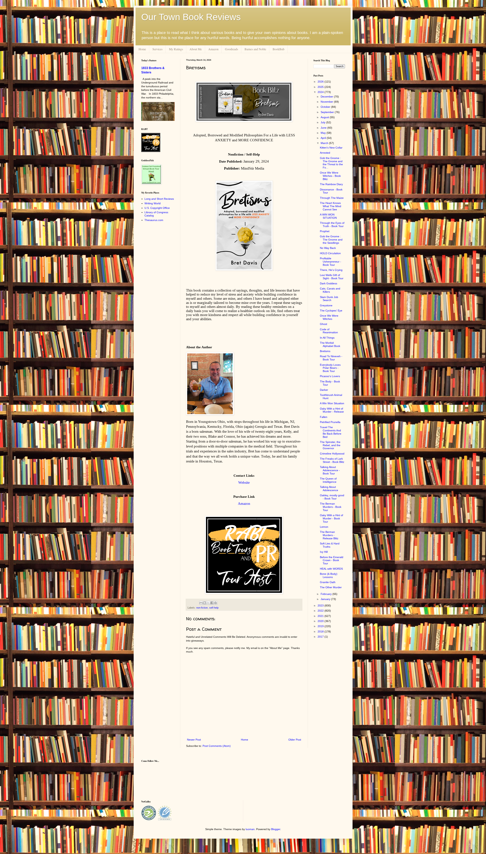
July (323, 122)
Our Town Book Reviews (191, 17)
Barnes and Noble (255, 49)
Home (142, 49)
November (327, 101)
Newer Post (194, 739)
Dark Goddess (328, 283)
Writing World (152, 203)
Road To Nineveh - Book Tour (331, 358)
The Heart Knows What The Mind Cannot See (330, 206)
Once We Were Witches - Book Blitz (330, 176)
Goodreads (231, 49)
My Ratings (176, 49)
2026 (321, 81)
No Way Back (328, 247)
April (324, 137)
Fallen (323, 416)
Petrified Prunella (330, 422)
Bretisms (325, 351)
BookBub (278, 49)
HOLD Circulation (330, 253)
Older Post (294, 739)
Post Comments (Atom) (217, 745)
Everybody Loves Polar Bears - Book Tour (330, 368)
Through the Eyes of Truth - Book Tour (332, 224)
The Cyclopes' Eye (331, 310)
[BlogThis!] (205, 603)
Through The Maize (332, 197)
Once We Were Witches (329, 317)
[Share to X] (208, 603)
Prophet (324, 231)
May (324, 132)
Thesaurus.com (153, 220)
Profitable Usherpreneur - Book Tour (330, 261)
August (325, 117)
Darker (324, 389)
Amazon (213, 49)
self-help (214, 607)
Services (157, 49)
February (326, 593)
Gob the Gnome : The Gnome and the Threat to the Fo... (331, 162)
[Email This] (201, 603)
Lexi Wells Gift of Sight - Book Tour (331, 277)
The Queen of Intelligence (328, 480)
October (326, 106)
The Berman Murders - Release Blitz (329, 535)
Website (244, 482)
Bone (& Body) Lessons (328, 575)
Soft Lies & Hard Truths (329, 545)
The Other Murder (331, 587)
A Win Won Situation (332, 403)
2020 (321, 621)
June (324, 127)
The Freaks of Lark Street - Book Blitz (332, 460)
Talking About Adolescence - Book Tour (330, 470)
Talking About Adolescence (329, 488)
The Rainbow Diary (331, 184)
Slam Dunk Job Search (329, 299)
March (325, 143)
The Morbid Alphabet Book (330, 344)
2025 (321, 86)
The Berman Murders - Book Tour (330, 507)
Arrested (325, 152)
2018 (321, 631)
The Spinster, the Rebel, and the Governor (330, 445)
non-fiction (202, 607)
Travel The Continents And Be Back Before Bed (330, 432)
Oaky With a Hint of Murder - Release (332, 410)
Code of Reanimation (329, 331)
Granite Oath (327, 582)
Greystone (326, 305)
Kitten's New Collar (331, 147)
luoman (250, 829)
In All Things (327, 337)
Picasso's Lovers (330, 376)
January (326, 599)
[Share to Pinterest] (215, 603)
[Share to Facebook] (212, 603)
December (327, 96)
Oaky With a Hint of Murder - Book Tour (331, 518)
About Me (195, 49)
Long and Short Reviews (159, 198)
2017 (321, 636)
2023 (321, 605)
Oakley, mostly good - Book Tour (332, 497)
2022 (321, 610)
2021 (321, 615)
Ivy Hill (324, 551)
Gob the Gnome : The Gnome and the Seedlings (331, 239)
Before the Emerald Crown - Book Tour (331, 560)
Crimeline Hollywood (332, 453)
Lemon (324, 526)
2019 (321, 626)
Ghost (323, 324)
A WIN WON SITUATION (328, 216)
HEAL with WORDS (331, 568)
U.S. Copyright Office (157, 207)
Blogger (275, 829)
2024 (321, 92)
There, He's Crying (331, 269)
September (328, 112)
